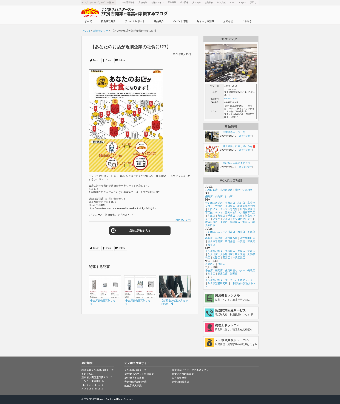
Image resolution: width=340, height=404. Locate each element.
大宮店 (219, 205)
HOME (86, 30)
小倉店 (209, 270)
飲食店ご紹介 (108, 21)
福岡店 (219, 270)
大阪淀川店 (226, 254)
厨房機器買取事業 (134, 378)
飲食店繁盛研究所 (218, 283)
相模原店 (235, 222)
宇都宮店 (230, 202)
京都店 (251, 251)
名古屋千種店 (215, 241)
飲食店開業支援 (180, 381)
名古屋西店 (231, 238)
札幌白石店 (211, 189)
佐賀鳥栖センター (235, 270)
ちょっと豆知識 (205, 21)
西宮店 (226, 257)
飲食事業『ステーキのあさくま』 (190, 370)
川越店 (211, 215)
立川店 (226, 218)
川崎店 (224, 222)
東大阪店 (240, 254)
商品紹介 (159, 21)
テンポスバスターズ (216, 280)
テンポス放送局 (214, 202)
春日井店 (230, 241)
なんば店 (213, 254)
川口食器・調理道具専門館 (240, 205)
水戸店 (241, 202)
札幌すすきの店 (243, 189)
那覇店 (233, 273)
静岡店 (209, 238)
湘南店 (246, 222)
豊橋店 (251, 241)
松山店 (221, 264)
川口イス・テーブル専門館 (222, 209)
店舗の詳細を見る (140, 230)
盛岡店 (209, 196)
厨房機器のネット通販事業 (139, 374)
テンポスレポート (135, 21)
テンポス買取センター (242, 280)
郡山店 (229, 196)
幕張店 (221, 215)
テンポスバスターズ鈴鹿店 (220, 251)
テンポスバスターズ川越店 (220, 231)
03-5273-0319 (231, 98)
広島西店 (210, 264)
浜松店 (219, 238)
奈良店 (241, 251)
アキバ (216, 218)
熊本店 (211, 273)
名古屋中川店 (247, 238)
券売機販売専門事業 (135, 381)
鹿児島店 (223, 273)
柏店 (239, 215)
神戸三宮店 (239, 257)
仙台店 (219, 196)
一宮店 (241, 241)
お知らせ (228, 21)
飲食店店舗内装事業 (183, 374)
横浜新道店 (211, 222)
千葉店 (231, 215)
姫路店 (216, 257)
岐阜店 (211, 244)
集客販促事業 (179, 378)
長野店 (251, 231)
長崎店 (251, 270)
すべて (88, 21)
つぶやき (247, 21)
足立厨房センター (242, 218)
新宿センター (100, 30)
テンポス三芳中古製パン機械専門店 (235, 212)
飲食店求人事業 (133, 385)
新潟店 (241, 231)
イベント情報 (180, 21)
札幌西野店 (226, 189)
